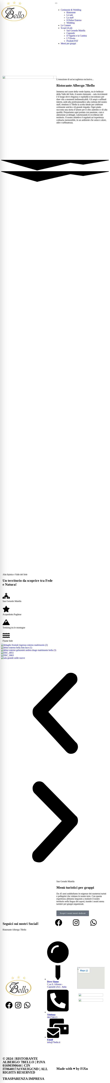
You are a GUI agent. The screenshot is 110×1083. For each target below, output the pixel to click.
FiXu (84, 1069)
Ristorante (71, 12)
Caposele (70, 33)
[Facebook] (58, 922)
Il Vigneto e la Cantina (76, 35)
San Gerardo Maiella (75, 30)
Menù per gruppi (68, 43)
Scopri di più (66, 28)
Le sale (69, 15)
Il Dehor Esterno (73, 20)
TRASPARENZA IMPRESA (23, 1079)
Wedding (70, 23)
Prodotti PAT (72, 41)
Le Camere (66, 25)
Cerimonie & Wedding (71, 10)
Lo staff (69, 17)
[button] (55, 713)
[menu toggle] (56, 3)
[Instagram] (76, 922)
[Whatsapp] (93, 922)
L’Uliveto (70, 38)
